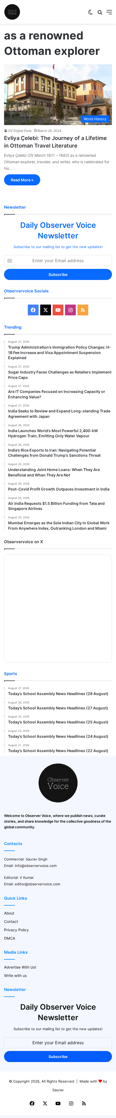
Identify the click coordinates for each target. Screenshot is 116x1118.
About (9, 913)
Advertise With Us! (20, 967)
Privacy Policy (16, 930)
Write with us (15, 975)
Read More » (22, 180)
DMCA (9, 938)
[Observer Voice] (12, 12)
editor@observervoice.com (37, 884)
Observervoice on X (23, 541)
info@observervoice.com (36, 865)
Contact (11, 921)
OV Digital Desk (20, 131)
